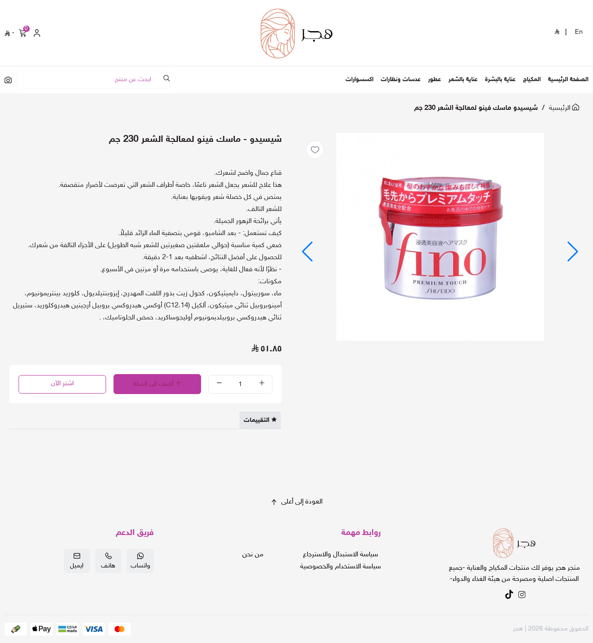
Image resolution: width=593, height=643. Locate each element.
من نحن (253, 555)
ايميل (76, 566)
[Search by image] (8, 79)
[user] (37, 32)
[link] (514, 545)
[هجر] (296, 33)
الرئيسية (560, 108)
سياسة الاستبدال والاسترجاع (340, 555)
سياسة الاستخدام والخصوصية (340, 567)
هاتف (108, 566)
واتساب (140, 566)
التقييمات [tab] (257, 420)
